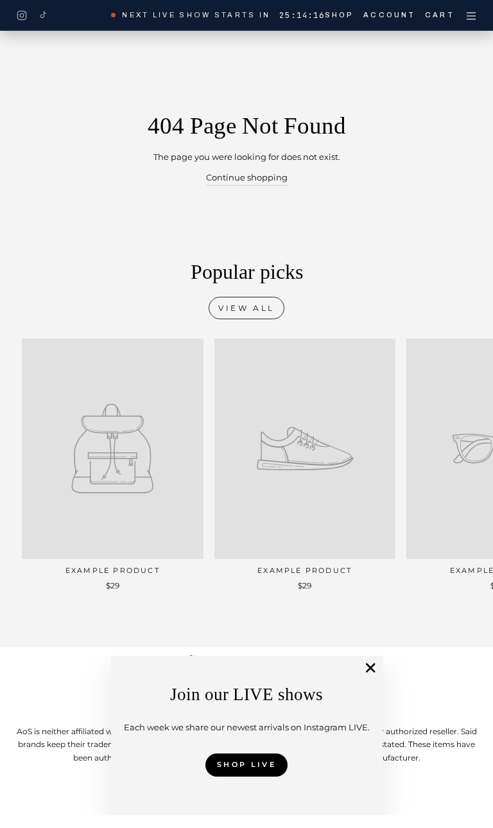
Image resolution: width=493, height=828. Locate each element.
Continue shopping (247, 177)
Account (389, 15)
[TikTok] (43, 15)
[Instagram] (22, 15)
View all (246, 308)
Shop (339, 15)
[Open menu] (471, 15)
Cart (439, 15)
